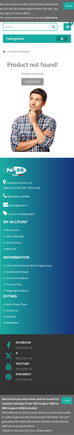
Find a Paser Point (16, 304)
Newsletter (12, 322)
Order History (14, 242)
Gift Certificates (15, 236)
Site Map (11, 316)
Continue (32, 81)
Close (68, 5)
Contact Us (12, 310)
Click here (50, 17)
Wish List (11, 249)
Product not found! (19, 51)
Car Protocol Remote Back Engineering (28, 265)
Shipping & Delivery (17, 290)
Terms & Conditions (17, 278)
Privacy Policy (14, 284)
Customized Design (17, 272)
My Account (12, 230)
